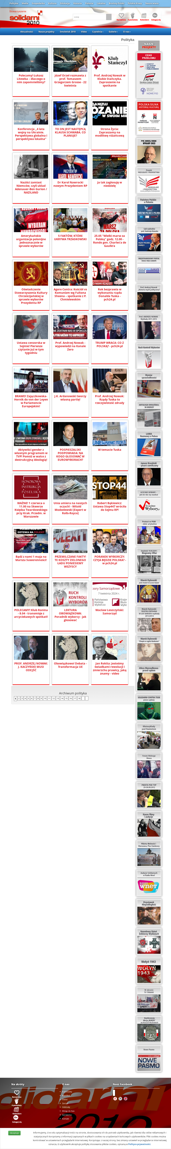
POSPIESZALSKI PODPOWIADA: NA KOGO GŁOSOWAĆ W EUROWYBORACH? (70, 454)
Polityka (13, 3)
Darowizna (67, 1115)
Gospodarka (38, 3)
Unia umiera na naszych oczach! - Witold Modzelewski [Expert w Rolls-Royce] (70, 508)
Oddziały (66, 1107)
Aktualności (26, 31)
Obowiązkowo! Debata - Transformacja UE (70, 665)
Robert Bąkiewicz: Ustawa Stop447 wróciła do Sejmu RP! (109, 506)
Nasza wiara (152, 3)
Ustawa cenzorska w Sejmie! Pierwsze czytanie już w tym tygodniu (31, 348)
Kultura (52, 3)
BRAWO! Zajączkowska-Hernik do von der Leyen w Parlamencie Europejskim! (31, 401)
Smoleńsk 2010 (68, 31)
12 (54, 698)
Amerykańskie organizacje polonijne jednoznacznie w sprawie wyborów (31, 241)
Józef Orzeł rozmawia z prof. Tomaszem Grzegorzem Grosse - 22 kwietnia (70, 80)
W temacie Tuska (109, 449)
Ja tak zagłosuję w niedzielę (109, 184)
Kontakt (65, 1118)
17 (75, 698)
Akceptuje (14, 1133)
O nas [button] (126, 31)
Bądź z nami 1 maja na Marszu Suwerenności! (31, 558)
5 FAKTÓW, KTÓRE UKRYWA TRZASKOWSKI (70, 237)
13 (58, 698)
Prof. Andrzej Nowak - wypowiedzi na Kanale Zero (70, 346)
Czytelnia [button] (97, 31)
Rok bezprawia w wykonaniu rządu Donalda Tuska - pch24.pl (110, 294)
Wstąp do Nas (68, 1111)
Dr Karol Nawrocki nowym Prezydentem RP (70, 184)
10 (45, 698)
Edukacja (65, 3)
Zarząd (65, 1103)
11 (49, 698)
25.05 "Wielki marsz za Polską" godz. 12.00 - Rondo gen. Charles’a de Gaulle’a (109, 241)
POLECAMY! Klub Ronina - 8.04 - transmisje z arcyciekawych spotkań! (31, 613)
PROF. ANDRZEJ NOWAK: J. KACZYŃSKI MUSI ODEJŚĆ (31, 667)
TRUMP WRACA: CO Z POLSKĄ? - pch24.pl (109, 344)
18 (79, 698)
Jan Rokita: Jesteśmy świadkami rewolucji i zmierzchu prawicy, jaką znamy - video (110, 668)
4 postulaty (67, 1091)
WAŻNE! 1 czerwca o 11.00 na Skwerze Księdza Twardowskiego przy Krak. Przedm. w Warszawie (31, 509)
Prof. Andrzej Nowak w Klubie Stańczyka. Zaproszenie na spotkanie (109, 80)
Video (84, 31)
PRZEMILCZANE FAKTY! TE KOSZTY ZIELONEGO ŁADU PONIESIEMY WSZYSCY (70, 561)
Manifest (66, 1095)
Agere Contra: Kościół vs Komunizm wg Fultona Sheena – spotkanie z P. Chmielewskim (70, 294)
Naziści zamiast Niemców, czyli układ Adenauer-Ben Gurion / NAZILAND (31, 187)
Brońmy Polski (116, 3)
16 (71, 698)
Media (25, 3)
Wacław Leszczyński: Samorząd (109, 611)
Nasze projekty (46, 31)
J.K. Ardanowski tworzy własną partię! (70, 397)
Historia (77, 3)
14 (62, 698)
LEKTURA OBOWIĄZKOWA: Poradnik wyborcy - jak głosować (70, 615)
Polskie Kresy (135, 3)
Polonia (89, 3)
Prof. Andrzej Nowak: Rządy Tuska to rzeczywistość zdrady (109, 399)
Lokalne (101, 3)
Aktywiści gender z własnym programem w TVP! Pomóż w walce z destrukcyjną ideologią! (31, 454)
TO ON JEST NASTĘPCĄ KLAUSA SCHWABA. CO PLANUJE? (70, 132)
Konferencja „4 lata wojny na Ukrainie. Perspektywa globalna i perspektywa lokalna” (31, 134)
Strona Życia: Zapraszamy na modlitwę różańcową (109, 132)
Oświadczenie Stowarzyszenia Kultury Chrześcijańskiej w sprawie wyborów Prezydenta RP (31, 296)
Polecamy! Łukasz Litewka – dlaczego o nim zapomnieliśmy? (31, 79)
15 (66, 698)
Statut (64, 1099)
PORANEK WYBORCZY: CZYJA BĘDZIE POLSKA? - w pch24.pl (109, 560)
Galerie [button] (112, 31)
